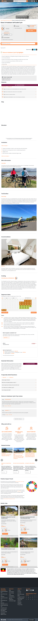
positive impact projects (19, 481)
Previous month (5, 312)
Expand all (4, 86)
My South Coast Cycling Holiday (18, 463)
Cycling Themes (12, 596)
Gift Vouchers (11, 591)
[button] (33, 16)
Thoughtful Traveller (21, 596)
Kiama (15, 457)
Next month (33, 312)
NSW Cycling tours (31, 456)
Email (36, 49)
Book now (30, 30)
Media (19, 595)
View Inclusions (31, 28)
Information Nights (12, 600)
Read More (6, 337)
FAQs (10, 594)
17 (30, 303)
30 (2, 309)
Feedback (19, 600)
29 (25, 307)
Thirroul (17, 457)
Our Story (19, 591)
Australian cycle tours (19, 456)
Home (1, 20)
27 (20, 307)
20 (20, 305)
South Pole (19, 491)
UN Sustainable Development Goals (9, 498)
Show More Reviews (18, 418)
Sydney (26, 454)
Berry (20, 457)
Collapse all (10, 86)
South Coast (16, 455)
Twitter (34, 49)
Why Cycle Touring (21, 594)
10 (30, 302)
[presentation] (2, 460)
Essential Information (20, 85)
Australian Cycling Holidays (6, 454)
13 (20, 303)
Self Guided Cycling (9, 20)
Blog (10, 590)
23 (27, 305)
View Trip (4, 533)
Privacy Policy (20, 604)
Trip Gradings (11, 592)
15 (25, 303)
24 (30, 305)
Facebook (32, 49)
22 (25, 305)
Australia (4, 20)
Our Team (19, 592)
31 (5, 309)
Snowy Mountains (4, 607)
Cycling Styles (11, 595)
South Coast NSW (4, 611)
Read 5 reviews (6, 34)
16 (27, 303)
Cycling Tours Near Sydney (29, 463)
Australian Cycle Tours (5, 455)
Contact (19, 590)
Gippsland (2, 596)
